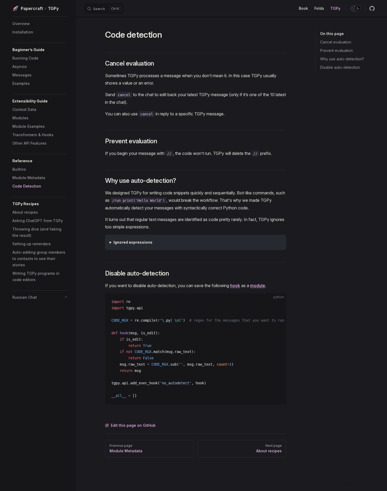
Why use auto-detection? (342, 59)
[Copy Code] (277, 302)
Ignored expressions (132, 242)
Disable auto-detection (340, 67)
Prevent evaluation (336, 50)
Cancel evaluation (335, 42)
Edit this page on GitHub (133, 425)
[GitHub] (372, 8)
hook (235, 285)
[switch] (355, 8)
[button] (39, 50)
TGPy (40, 8)
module (257, 285)
